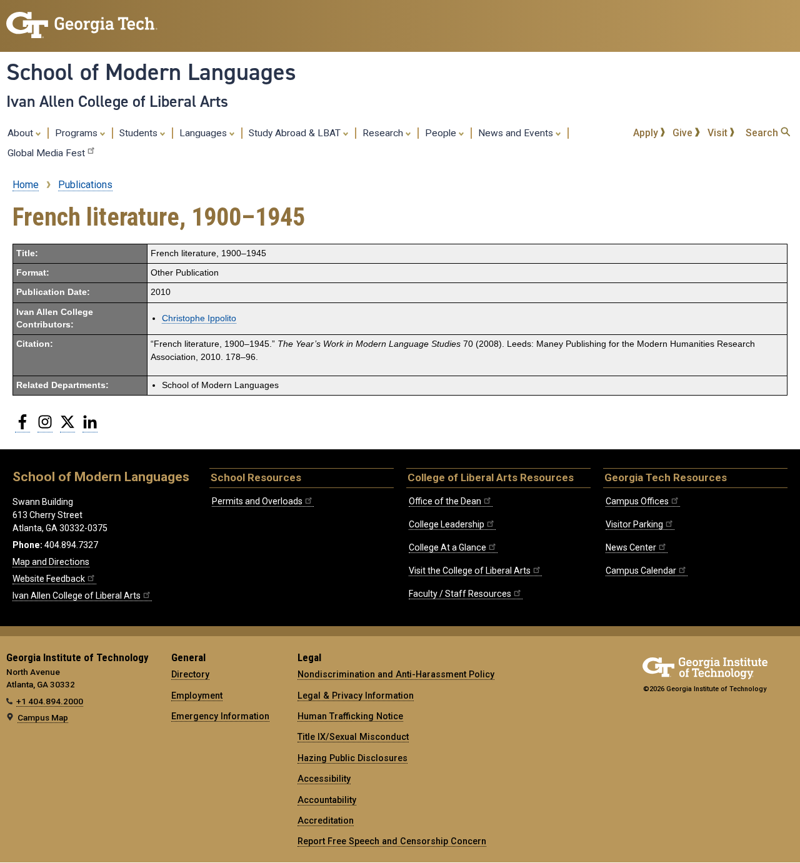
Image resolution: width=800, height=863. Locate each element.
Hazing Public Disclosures (353, 758)
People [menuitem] (442, 133)
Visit (719, 133)
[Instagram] (45, 426)
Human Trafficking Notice (350, 716)
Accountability (327, 800)
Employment (196, 696)
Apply (647, 133)
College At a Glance (447, 547)
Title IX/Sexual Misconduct (353, 737)
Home (25, 185)
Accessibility (324, 779)
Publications (85, 185)
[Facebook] (22, 426)
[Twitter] (67, 426)
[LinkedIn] (90, 426)
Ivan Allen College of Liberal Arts (117, 101)
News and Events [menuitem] (517, 133)
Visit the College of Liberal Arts (470, 571)
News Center (631, 547)
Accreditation (326, 821)
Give (683, 133)
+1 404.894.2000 (49, 701)
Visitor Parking (634, 524)
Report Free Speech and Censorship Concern (392, 841)
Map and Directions (50, 562)
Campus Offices (637, 501)
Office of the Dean (445, 501)
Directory (190, 674)
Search (763, 133)
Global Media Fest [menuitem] (46, 153)
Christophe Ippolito (199, 318)
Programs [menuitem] (77, 133)
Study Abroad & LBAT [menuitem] (296, 133)
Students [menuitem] (139, 133)
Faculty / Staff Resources (460, 594)
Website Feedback (48, 579)
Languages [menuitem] (204, 133)
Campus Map (43, 717)
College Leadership (446, 524)
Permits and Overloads (257, 501)
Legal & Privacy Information (356, 696)
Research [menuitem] (384, 133)
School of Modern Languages (151, 71)
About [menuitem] (22, 133)
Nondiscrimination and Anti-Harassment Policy (396, 674)
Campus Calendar (641, 571)
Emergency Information (220, 716)
